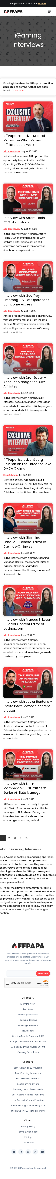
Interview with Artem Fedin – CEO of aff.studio (25, 220)
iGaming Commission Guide (28, 1089)
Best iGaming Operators (28, 1073)
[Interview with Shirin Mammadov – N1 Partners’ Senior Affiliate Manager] (28, 764)
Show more (18, 90)
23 (27, 838)
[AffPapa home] (13, 11)
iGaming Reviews (28, 1019)
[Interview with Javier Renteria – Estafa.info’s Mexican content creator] (28, 682)
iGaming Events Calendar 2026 (28, 1036)
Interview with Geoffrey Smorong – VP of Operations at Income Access (26, 300)
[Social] (13, 1151)
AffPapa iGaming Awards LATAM (28, 1046)
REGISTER (42, 3)
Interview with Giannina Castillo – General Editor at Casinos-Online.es (24, 542)
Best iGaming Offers (28, 1083)
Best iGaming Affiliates (28, 1078)
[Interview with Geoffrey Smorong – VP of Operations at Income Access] (28, 276)
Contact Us (28, 1142)
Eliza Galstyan (10, 475)
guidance (10, 902)
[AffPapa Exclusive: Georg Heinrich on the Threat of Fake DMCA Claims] (28, 440)
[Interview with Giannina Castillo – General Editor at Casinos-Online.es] (28, 518)
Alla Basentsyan (11, 151)
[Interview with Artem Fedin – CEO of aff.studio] (28, 199)
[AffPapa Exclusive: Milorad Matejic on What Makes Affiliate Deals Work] (28, 116)
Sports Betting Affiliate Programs (28, 1105)
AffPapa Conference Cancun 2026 (28, 1041)
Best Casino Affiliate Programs (28, 1094)
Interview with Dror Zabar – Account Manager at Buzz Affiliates (24, 382)
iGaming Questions (28, 1025)
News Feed (28, 1030)
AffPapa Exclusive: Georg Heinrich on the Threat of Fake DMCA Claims (27, 464)
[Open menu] (50, 11)
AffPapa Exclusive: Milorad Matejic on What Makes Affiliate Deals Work (24, 140)
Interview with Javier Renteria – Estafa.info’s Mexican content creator (27, 706)
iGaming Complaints (28, 1052)
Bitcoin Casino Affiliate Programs (28, 1110)
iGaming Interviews (28, 1014)
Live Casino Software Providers (28, 1100)
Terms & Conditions (28, 1131)
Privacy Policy (28, 1126)
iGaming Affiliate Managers (33, 909)
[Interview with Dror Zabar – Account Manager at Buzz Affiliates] (28, 358)
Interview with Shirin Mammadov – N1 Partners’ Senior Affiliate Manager (24, 788)
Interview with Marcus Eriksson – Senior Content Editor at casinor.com (27, 624)
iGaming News (28, 1003)
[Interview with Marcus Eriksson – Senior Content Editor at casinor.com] (28, 600)
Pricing (28, 1137)
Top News (28, 1009)
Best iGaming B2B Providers (28, 1067)
